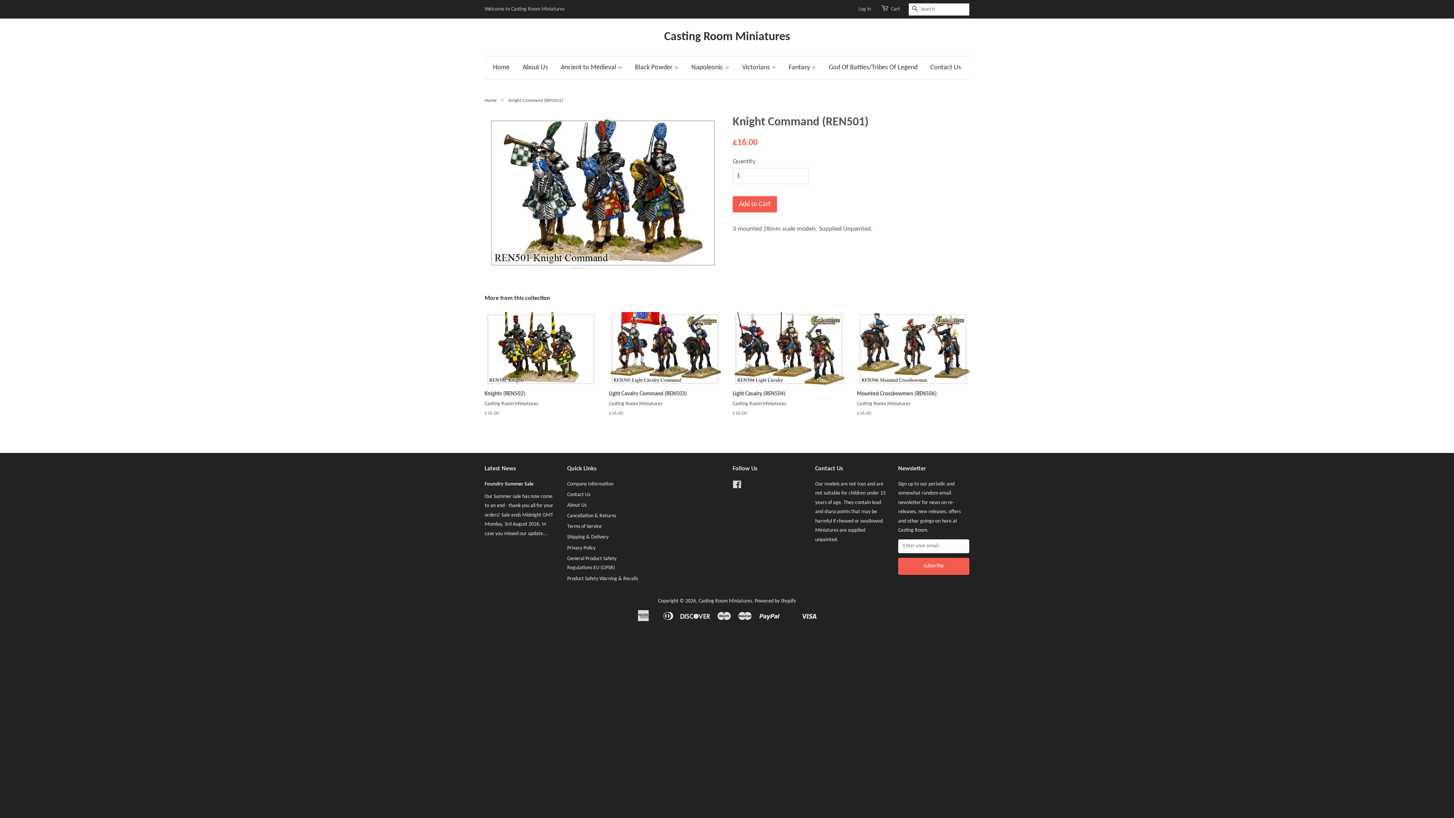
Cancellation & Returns (591, 516)
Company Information (590, 484)
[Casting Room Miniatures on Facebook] (737, 486)
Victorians (756, 67)
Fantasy (800, 67)
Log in (864, 9)
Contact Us (945, 67)
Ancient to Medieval (589, 67)
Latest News (500, 469)
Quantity (744, 161)
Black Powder (654, 67)
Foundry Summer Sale (509, 484)
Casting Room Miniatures (727, 37)
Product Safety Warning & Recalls (602, 579)
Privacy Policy (581, 548)
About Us (535, 67)
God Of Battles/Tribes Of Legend (873, 67)
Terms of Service (584, 526)
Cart (895, 9)
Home (501, 67)
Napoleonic (708, 67)
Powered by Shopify (775, 601)
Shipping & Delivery (587, 537)
